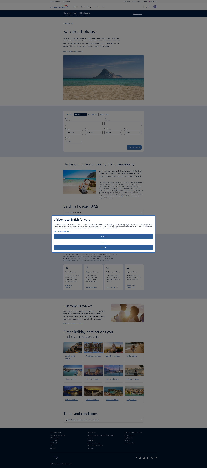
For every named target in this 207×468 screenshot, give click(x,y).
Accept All (103, 236)
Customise (103, 242)
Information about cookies (62, 231)
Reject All (103, 247)
